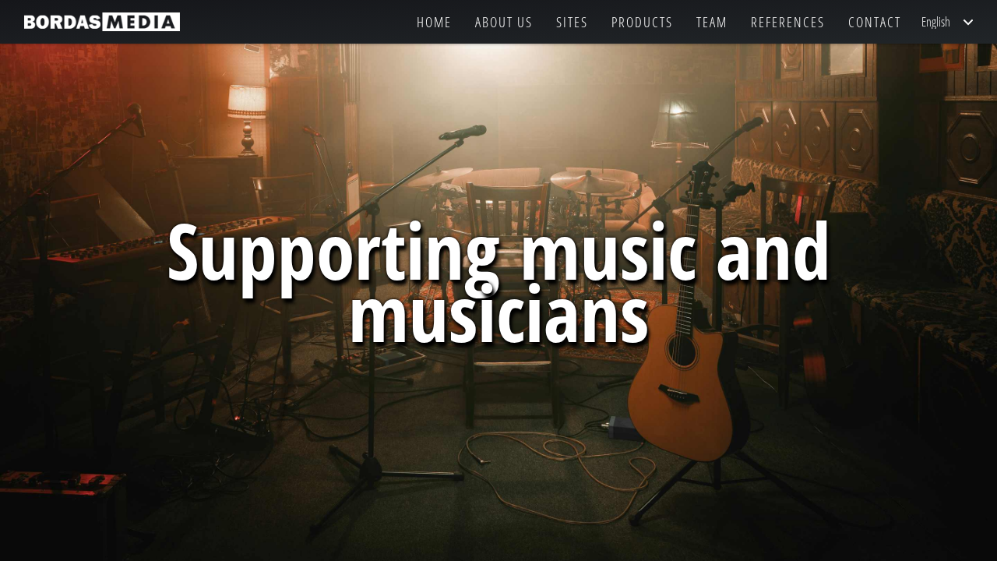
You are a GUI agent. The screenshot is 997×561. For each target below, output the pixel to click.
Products (642, 21)
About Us (504, 21)
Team (711, 21)
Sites (572, 21)
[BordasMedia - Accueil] (102, 21)
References (788, 21)
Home (434, 21)
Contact (874, 21)
